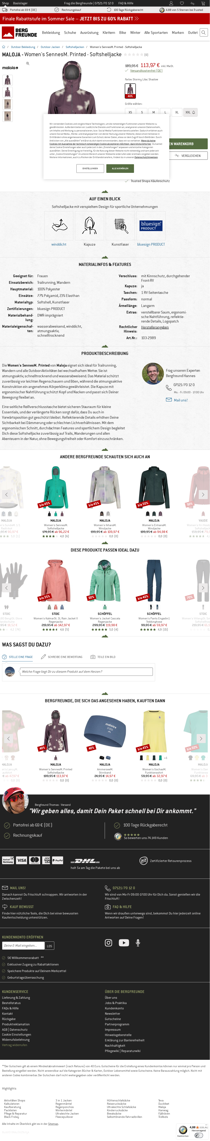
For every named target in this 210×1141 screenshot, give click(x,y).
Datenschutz (19, 1030)
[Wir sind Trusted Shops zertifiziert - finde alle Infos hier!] (118, 837)
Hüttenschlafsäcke (118, 1100)
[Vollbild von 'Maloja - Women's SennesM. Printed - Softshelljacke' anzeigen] (28, 63)
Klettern (109, 32)
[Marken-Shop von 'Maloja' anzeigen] (12, 68)
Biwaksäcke (114, 1113)
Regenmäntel (64, 1104)
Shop (5, 3)
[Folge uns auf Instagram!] (111, 944)
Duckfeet (163, 1104)
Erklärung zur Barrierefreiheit (125, 1040)
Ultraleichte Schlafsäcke (121, 1107)
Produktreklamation (16, 1024)
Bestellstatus (11, 1003)
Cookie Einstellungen (16, 1035)
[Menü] (206, 1125)
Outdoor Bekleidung (23, 47)
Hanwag (163, 1110)
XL (177, 112)
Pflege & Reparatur (15, 1113)
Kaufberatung (12, 1107)
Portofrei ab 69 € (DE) (23, 10)
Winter (135, 32)
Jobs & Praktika (116, 1003)
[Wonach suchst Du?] (204, 32)
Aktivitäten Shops (14, 1100)
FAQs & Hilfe (10, 1008)
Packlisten (10, 1110)
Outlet (193, 32)
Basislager (20, 3)
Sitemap (53, 1124)
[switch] (199, 1135)
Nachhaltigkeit (115, 1046)
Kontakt (7, 1014)
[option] (72, 107)
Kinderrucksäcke (117, 1110)
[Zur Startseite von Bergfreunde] (21, 32)
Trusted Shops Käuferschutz (150, 181)
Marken (178, 32)
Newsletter (112, 1014)
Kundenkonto (114, 1008)
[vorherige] (6, 494)
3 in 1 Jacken (64, 1100)
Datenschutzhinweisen (146, 157)
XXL (188, 112)
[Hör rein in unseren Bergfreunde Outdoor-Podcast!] (141, 944)
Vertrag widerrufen (14, 1045)
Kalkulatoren (11, 1104)
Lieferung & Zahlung (16, 998)
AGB (5, 1030)
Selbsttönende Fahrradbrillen (124, 1117)
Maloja (11, 54)
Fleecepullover (64, 1117)
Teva (160, 1100)
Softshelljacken (75, 47)
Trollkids (163, 1117)
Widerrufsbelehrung (16, 1040)
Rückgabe (9, 1019)
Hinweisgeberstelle (118, 1035)
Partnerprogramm (117, 1024)
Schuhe (70, 32)
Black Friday (11, 1117)
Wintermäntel (64, 1110)
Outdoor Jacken (50, 47)
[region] (106, 146)
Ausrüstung (89, 32)
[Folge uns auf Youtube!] (127, 944)
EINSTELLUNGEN (90, 168)
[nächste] (203, 494)
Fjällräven (164, 1113)
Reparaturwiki (131, 1051)
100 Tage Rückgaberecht (128, 10)
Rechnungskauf (71, 10)
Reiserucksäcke (116, 1104)
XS (130, 112)
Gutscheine (113, 1019)
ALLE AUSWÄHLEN (120, 168)
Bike (122, 32)
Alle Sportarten (156, 32)
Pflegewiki (112, 1051)
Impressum (113, 1030)
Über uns (111, 998)
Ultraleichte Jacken (67, 1113)
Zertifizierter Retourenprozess (171, 861)
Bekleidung (51, 32)
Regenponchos (65, 1107)
